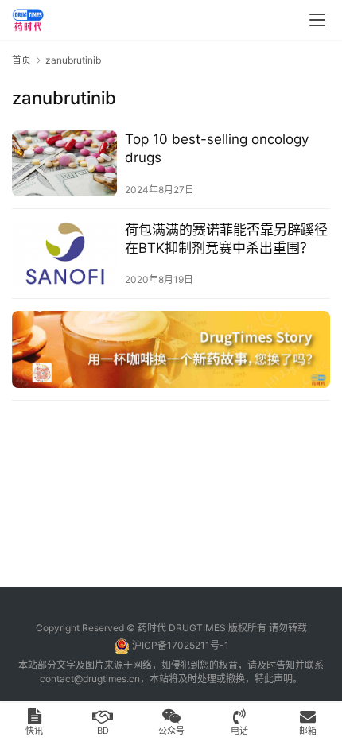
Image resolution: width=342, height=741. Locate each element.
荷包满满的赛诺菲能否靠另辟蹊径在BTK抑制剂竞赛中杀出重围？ (226, 239)
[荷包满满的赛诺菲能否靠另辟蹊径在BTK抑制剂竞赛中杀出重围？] (64, 254)
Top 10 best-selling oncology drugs (217, 148)
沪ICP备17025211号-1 (180, 645)
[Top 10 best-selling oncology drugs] (64, 163)
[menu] (317, 20)
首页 (21, 60)
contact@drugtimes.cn (90, 679)
